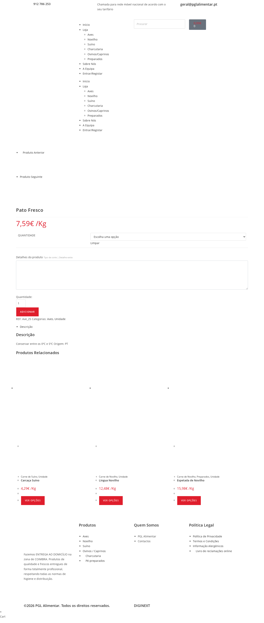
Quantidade (26, 235)
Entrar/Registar (92, 73)
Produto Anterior (33, 152)
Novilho (92, 39)
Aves (91, 34)
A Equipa (88, 69)
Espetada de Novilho (190, 480)
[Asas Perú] (29, 164)
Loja (85, 30)
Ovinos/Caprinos (98, 54)
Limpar (95, 243)
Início (86, 25)
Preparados (95, 59)
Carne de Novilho (108, 476)
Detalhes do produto (44, 257)
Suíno (91, 44)
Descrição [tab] (26, 327)
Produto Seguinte (31, 177)
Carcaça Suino (30, 480)
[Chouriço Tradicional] (29, 188)
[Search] (181, 24)
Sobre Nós (89, 64)
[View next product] (44, 177)
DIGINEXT (142, 605)
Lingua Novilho (109, 480)
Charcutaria (95, 49)
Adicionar (27, 311)
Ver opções (33, 500)
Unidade (60, 319)
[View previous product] (21, 152)
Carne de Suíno (29, 476)
